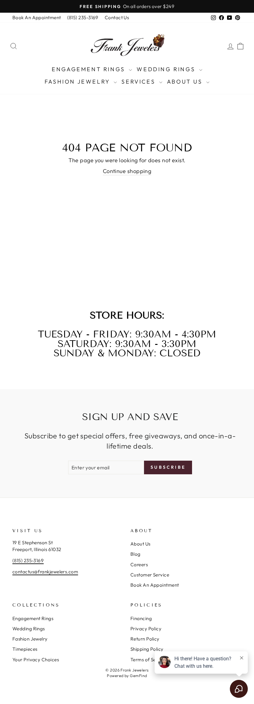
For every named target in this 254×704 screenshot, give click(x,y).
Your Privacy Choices (35, 660)
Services (139, 81)
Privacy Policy (145, 629)
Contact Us (117, 17)
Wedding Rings (167, 69)
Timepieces (24, 649)
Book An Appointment (36, 17)
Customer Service (149, 575)
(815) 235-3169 (83, 17)
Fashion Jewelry (78, 81)
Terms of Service (148, 660)
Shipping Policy (147, 649)
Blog (135, 554)
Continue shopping (127, 171)
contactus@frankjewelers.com (45, 572)
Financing (141, 618)
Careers (139, 564)
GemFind (138, 675)
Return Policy (145, 639)
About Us (186, 81)
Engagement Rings (89, 69)
